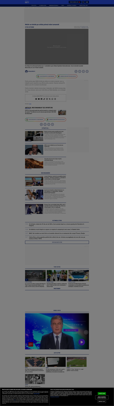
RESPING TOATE (102, 401)
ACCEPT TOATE (102, 393)
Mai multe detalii (36, 393)
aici (14, 399)
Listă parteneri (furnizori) (54, 396)
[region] (57, 397)
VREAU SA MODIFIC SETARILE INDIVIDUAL (101, 397)
